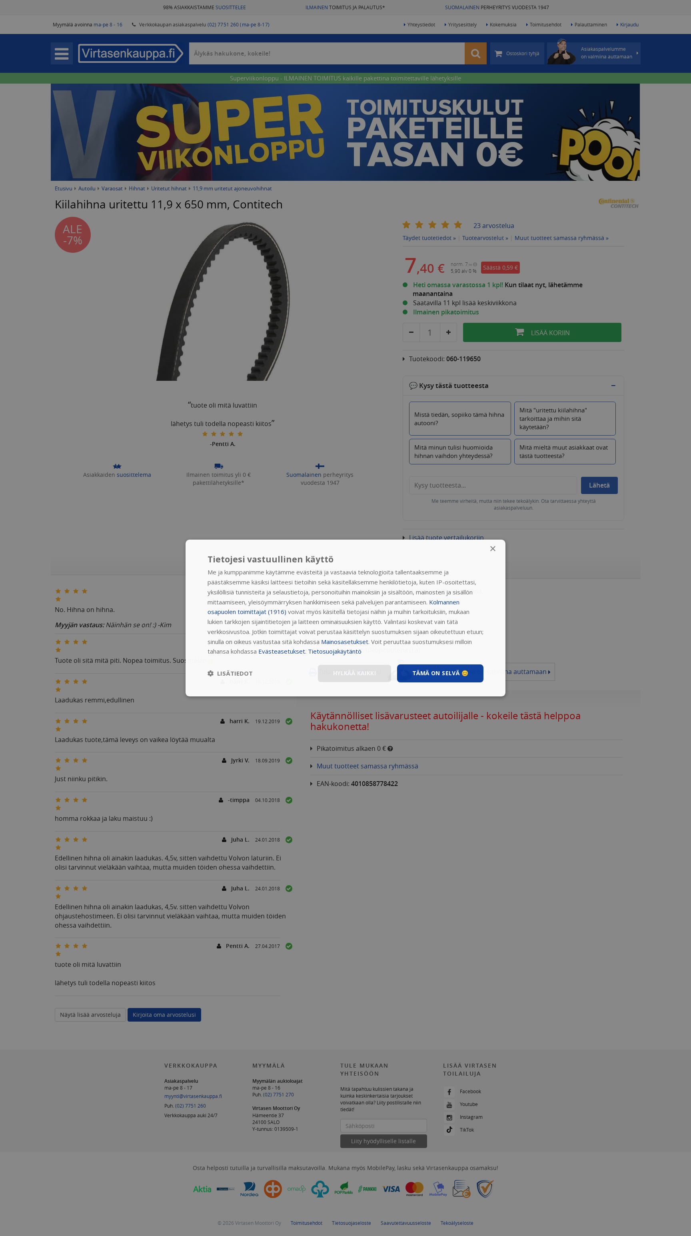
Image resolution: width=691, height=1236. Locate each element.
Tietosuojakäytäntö (334, 651)
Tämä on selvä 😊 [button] (440, 673)
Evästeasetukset (281, 651)
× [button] (492, 549)
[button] (230, 673)
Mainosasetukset (344, 642)
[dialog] (345, 618)
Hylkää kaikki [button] (354, 673)
